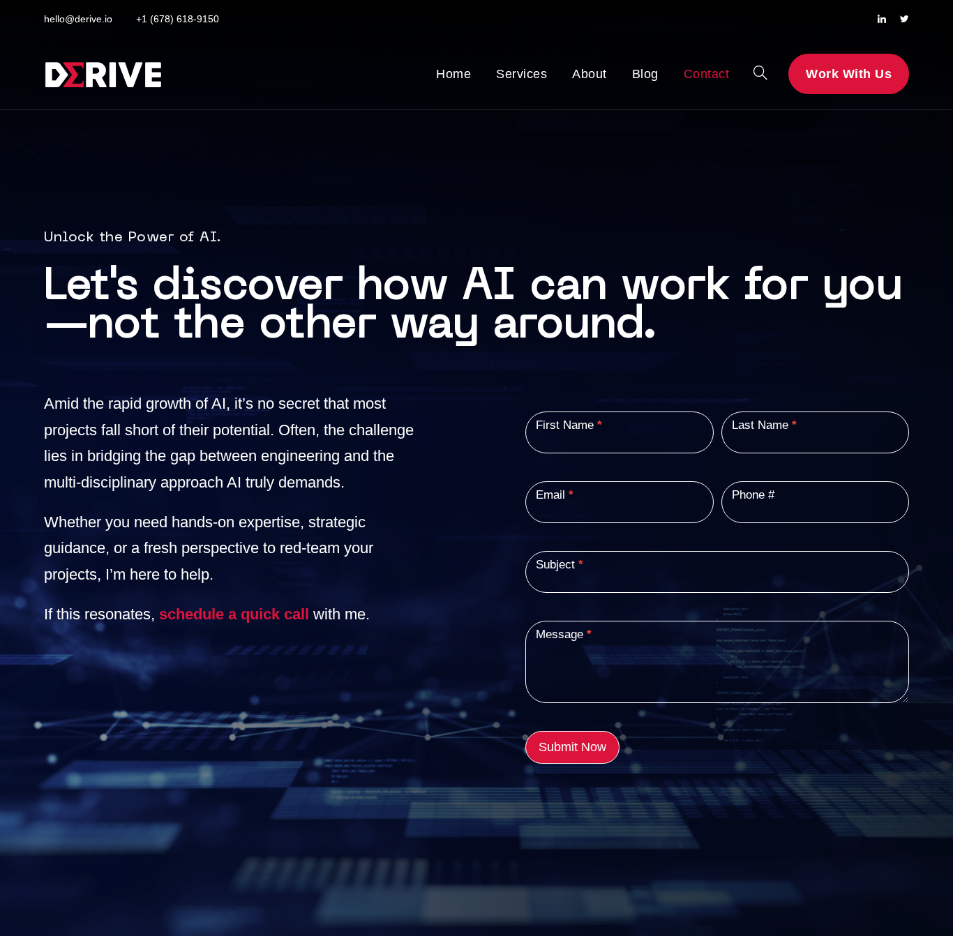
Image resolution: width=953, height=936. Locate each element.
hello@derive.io (78, 18)
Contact (707, 74)
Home (453, 74)
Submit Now (572, 747)
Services (521, 74)
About (589, 74)
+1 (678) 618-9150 (177, 18)
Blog (645, 74)
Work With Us (849, 74)
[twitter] (904, 18)
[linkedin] (882, 18)
